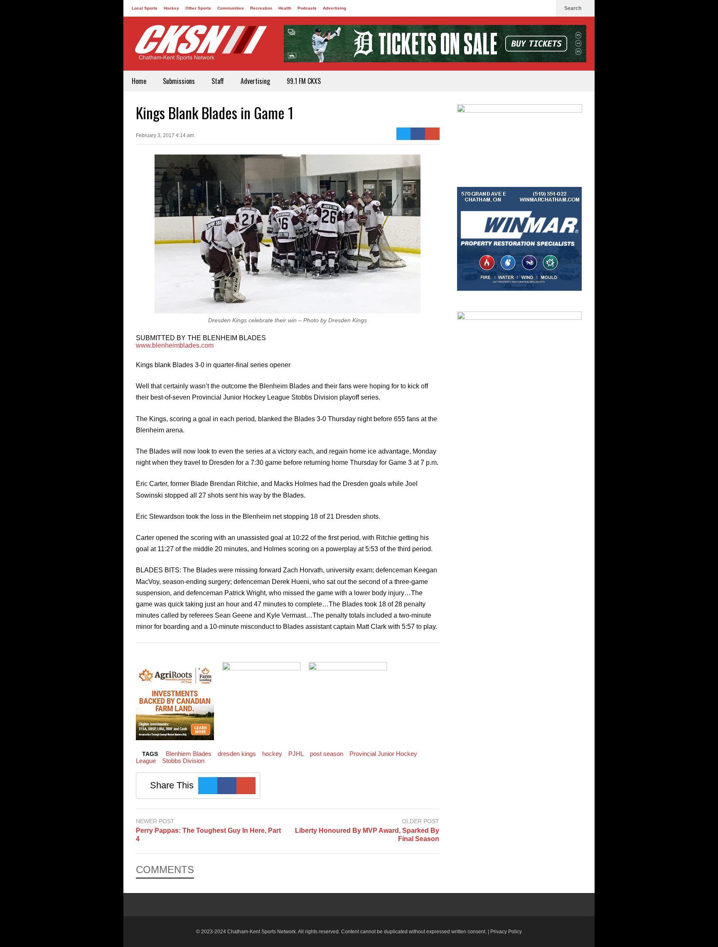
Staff (217, 81)
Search (573, 8)
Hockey (171, 8)
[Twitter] (532, 8)
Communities (230, 8)
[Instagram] (545, 8)
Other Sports (198, 8)
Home (139, 81)
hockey (272, 753)
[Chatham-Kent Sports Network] (199, 47)
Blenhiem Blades (188, 753)
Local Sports (144, 8)
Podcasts (307, 8)
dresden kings (237, 753)
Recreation (261, 8)
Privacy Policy (506, 932)
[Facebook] (519, 8)
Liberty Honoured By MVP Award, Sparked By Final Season (367, 835)
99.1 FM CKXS (304, 81)
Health (284, 8)
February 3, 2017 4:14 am (165, 135)
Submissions (179, 81)
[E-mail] (432, 134)
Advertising (334, 8)
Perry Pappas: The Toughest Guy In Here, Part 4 (208, 835)
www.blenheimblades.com (175, 345)
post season (326, 753)
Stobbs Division (183, 760)
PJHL (296, 753)
